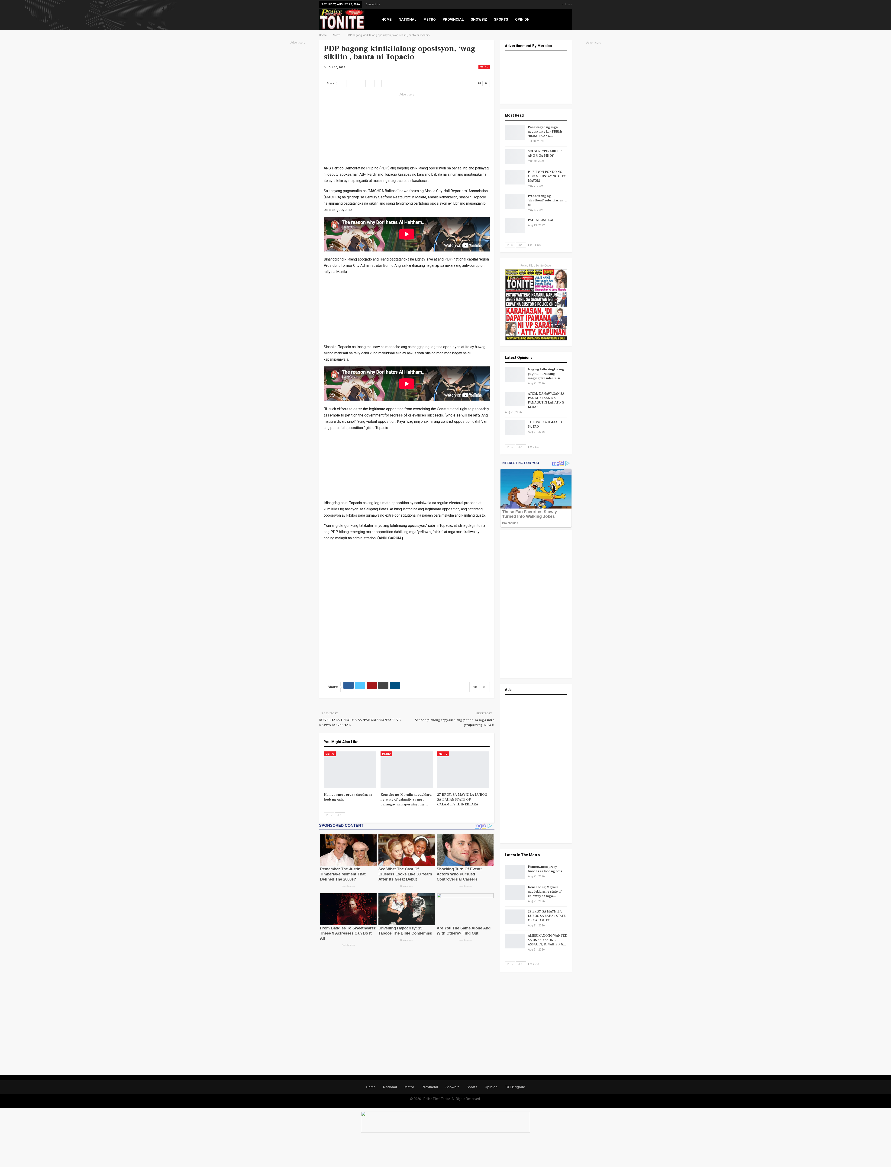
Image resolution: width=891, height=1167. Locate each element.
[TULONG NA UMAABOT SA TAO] (515, 427)
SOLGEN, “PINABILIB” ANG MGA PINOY (545, 153)
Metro (484, 66)
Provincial (430, 1087)
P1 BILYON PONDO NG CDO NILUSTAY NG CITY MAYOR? (547, 176)
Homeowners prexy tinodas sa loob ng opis (545, 869)
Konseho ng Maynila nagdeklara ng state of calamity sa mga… (544, 891)
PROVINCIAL (453, 19)
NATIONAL (407, 19)
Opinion (491, 1087)
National (390, 1087)
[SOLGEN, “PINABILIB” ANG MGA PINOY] (515, 156)
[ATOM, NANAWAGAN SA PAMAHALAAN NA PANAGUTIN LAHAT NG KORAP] (515, 399)
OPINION (522, 19)
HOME (386, 19)
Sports (472, 1087)
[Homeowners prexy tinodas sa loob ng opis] (350, 769)
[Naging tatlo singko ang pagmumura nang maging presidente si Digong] (515, 374)
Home (371, 1087)
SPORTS (501, 19)
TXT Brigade (515, 1087)
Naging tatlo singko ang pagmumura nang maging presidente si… (546, 373)
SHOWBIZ (479, 19)
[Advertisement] (297, 114)
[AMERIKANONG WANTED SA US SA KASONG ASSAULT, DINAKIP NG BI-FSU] (515, 941)
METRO (429, 19)
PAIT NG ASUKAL (541, 220)
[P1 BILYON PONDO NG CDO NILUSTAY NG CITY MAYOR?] (515, 177)
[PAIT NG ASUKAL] (515, 225)
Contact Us (373, 4)
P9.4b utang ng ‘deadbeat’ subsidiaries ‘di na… (547, 200)
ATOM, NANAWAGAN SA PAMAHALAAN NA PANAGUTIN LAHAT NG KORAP (546, 400)
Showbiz (452, 1087)
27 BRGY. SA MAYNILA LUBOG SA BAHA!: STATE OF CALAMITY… (547, 915)
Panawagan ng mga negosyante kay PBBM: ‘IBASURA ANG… (545, 131)
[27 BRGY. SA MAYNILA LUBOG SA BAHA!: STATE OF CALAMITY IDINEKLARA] (463, 769)
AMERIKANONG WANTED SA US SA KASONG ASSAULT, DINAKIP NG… (547, 940)
